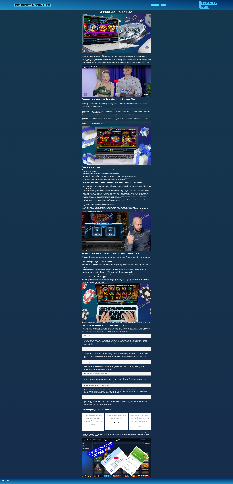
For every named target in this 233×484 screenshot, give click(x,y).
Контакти (52, 481)
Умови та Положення (33, 481)
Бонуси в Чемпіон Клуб (87, 178)
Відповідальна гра (44, 481)
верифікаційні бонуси (113, 103)
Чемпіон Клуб (111, 256)
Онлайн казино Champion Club (83, 5)
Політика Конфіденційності (20, 481)
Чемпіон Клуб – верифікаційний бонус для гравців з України (105, 5)
